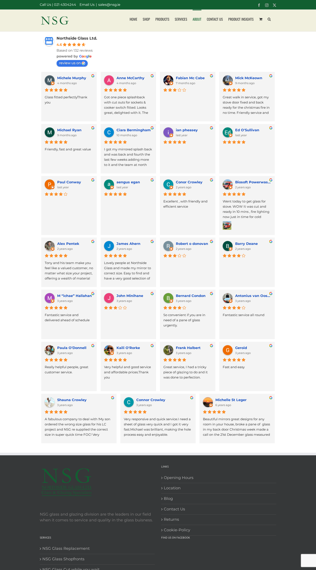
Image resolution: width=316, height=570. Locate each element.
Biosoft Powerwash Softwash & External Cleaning (253, 182)
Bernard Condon (191, 296)
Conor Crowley (189, 182)
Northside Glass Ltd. (77, 38)
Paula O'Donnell (71, 348)
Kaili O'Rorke (128, 348)
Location (172, 488)
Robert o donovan (192, 244)
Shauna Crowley (72, 400)
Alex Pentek (68, 244)
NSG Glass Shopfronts (63, 559)
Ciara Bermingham (134, 130)
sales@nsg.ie (109, 5)
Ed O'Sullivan (247, 130)
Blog (168, 498)
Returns (171, 519)
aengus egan (128, 182)
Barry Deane (246, 244)
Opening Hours (178, 477)
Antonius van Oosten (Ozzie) (253, 296)
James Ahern (128, 244)
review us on (70, 63)
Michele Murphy (71, 78)
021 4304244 (65, 5)
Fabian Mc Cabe (190, 78)
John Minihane (130, 296)
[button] (269, 19)
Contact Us (174, 509)
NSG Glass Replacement (66, 548)
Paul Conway (69, 182)
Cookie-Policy (177, 530)
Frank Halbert (188, 348)
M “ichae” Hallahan (74, 296)
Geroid (241, 348)
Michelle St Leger (231, 400)
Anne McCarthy (130, 78)
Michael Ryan (69, 130)
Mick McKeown (248, 78)
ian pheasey (187, 130)
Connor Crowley (150, 400)
